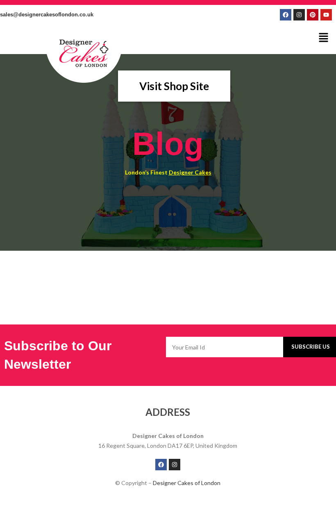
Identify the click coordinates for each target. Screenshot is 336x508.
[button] (324, 38)
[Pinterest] (312, 14)
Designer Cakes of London (186, 482)
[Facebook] (285, 14)
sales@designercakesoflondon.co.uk (46, 14)
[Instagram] (299, 14)
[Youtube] (326, 14)
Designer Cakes (190, 172)
